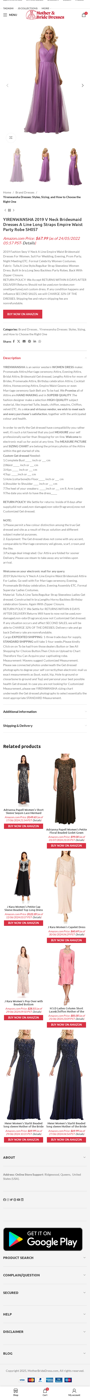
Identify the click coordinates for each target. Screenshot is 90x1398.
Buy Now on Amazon (22, 314)
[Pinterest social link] (29, 341)
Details (29, 243)
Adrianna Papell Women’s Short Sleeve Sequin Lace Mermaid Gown (24, 813)
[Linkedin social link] (34, 341)
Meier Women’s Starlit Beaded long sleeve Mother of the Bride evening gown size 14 (24, 1126)
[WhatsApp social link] (39, 341)
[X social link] (18, 341)
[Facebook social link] (14, 341)
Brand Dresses (24, 192)
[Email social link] (24, 341)
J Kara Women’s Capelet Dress (66, 927)
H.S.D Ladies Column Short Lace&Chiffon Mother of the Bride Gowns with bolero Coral (66, 1011)
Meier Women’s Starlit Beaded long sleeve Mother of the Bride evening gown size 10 (66, 1126)
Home (7, 192)
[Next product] (14, 210)
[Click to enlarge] (11, 138)
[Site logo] (45, 14)
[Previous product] (5, 210)
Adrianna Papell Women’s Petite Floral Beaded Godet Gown (66, 831)
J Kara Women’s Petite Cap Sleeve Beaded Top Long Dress (23, 908)
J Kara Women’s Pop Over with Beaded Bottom (23, 1002)
